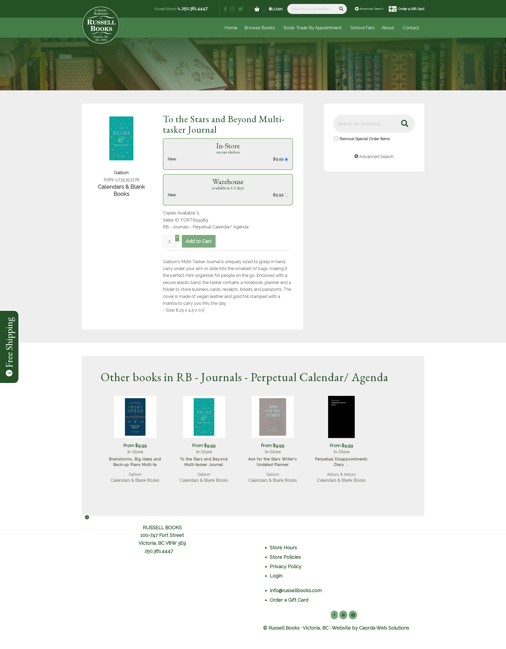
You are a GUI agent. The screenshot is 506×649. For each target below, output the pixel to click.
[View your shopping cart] (257, 9)
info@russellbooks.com (296, 590)
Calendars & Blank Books (135, 480)
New (172, 159)
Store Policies (285, 557)
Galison (135, 474)
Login (277, 9)
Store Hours (283, 547)
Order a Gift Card (411, 9)
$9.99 (279, 159)
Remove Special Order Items (365, 138)
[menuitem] (362, 28)
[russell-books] (101, 25)
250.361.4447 (194, 8)
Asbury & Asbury (341, 474)
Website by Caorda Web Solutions (370, 628)
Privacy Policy (285, 566)
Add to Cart (199, 241)
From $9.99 (135, 445)
